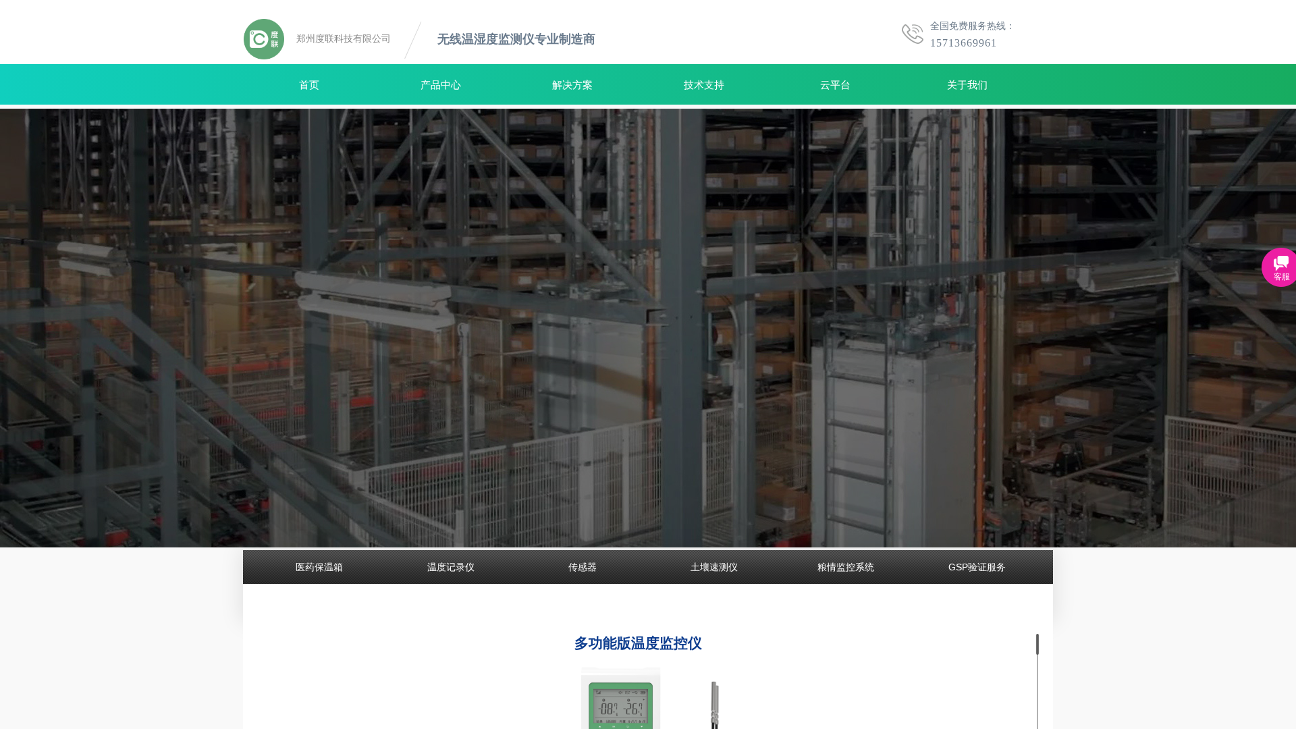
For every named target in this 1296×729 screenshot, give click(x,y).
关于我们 (967, 85)
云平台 (835, 85)
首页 (309, 85)
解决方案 (572, 85)
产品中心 (441, 85)
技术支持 (704, 85)
